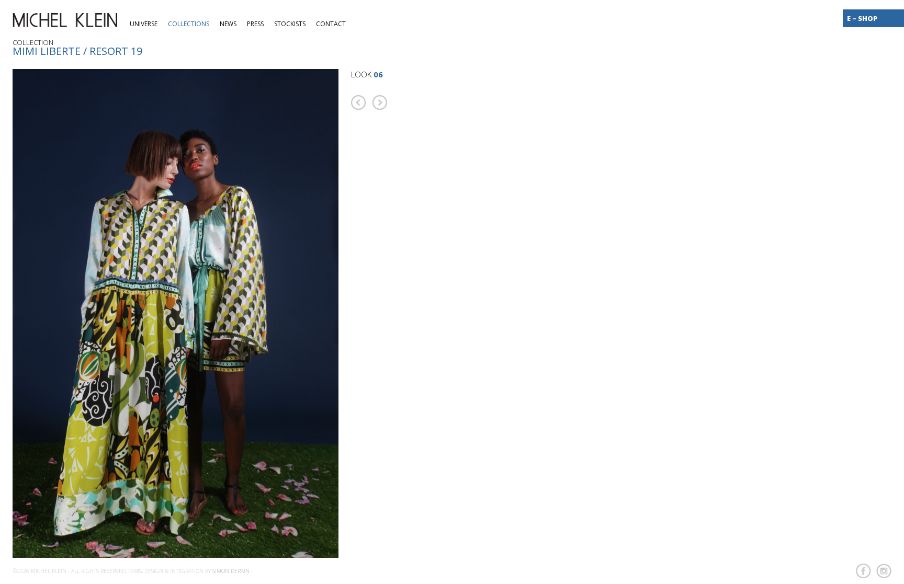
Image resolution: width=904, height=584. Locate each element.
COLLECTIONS (188, 23)
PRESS (255, 23)
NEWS (228, 23)
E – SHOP (862, 18)
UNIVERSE (143, 23)
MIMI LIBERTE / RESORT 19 (77, 51)
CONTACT (331, 23)
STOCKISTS (290, 23)
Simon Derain (231, 571)
